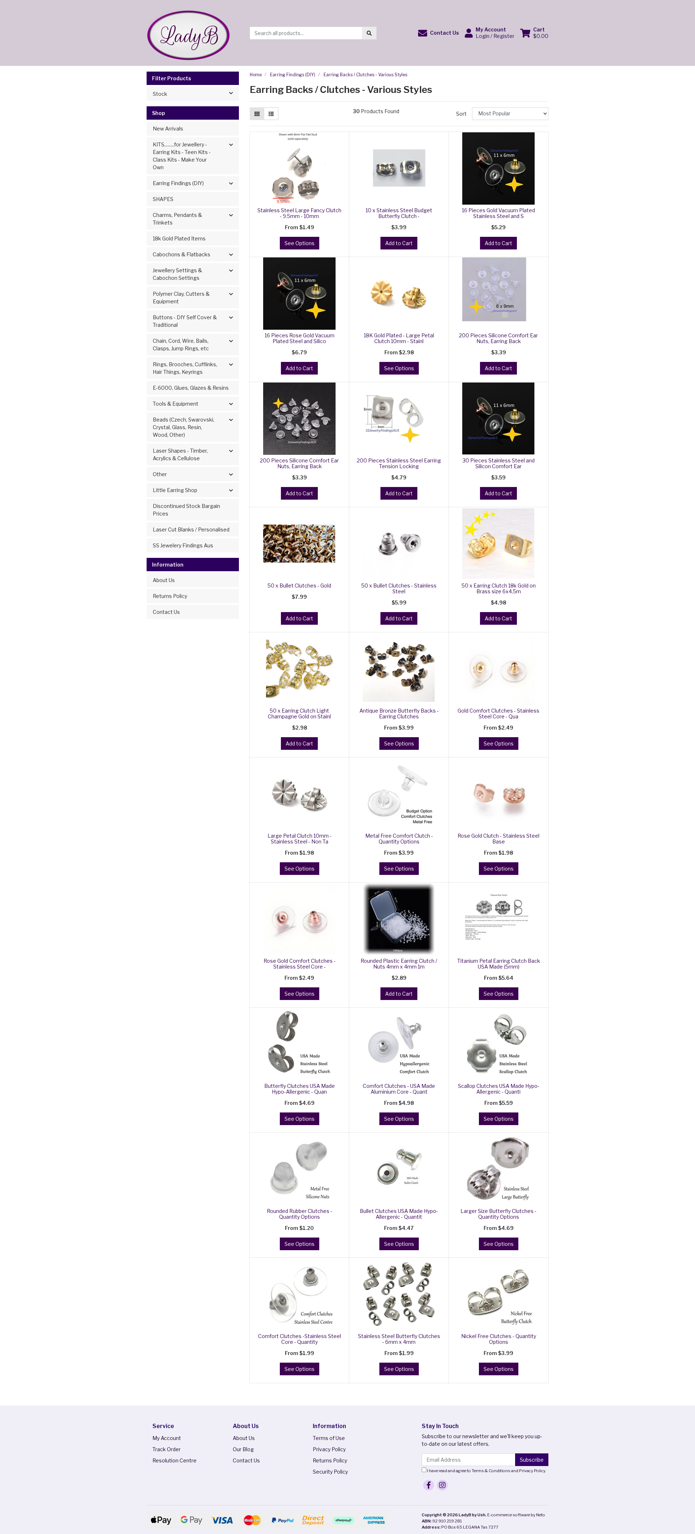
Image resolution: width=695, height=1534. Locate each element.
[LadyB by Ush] (188, 32)
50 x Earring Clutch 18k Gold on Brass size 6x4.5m (499, 588)
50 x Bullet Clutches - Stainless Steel (399, 588)
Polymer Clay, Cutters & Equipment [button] (181, 297)
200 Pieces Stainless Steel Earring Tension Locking (399, 463)
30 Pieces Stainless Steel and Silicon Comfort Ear (499, 463)
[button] (438, 33)
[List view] (271, 113)
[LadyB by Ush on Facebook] (428, 1485)
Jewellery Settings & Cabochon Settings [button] (177, 274)
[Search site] (369, 33)
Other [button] (160, 474)
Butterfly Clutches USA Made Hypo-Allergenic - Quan (299, 1089)
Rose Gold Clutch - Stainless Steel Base (498, 839)
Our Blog (243, 1449)
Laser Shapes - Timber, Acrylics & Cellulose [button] (180, 454)
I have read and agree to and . (486, 1470)
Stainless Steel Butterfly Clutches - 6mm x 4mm (399, 1339)
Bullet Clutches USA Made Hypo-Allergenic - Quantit (399, 1214)
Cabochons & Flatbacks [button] (181, 254)
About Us (164, 580)
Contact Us (166, 612)
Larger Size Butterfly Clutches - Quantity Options (498, 1214)
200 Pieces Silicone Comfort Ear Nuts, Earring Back (498, 338)
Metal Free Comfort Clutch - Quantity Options (399, 839)
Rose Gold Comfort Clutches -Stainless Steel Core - (300, 964)
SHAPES (163, 199)
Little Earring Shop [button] (175, 490)
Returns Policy (170, 596)
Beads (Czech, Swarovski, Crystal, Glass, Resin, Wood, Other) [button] (183, 427)
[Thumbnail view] (257, 113)
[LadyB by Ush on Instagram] (442, 1485)
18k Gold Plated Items (179, 238)
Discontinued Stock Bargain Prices (186, 510)
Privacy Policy (329, 1449)
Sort (461, 114)
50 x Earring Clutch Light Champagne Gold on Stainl (299, 714)
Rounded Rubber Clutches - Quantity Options (299, 1214)
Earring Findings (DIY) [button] (178, 183)
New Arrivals (168, 128)
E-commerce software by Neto (516, 1514)
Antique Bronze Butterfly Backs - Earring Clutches (399, 714)
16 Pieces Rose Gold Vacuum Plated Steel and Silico (299, 338)
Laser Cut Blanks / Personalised (191, 529)
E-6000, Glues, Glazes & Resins (191, 388)
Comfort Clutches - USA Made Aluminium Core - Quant (399, 1089)
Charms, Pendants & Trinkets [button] (177, 219)
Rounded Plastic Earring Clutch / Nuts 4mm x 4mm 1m (399, 964)
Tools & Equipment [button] (175, 404)
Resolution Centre (174, 1460)
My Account (166, 1438)
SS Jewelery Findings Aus (183, 545)
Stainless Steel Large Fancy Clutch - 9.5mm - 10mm (299, 213)
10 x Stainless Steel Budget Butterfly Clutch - (399, 213)
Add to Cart (399, 243)
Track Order (166, 1449)
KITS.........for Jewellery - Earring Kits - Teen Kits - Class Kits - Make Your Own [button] (182, 155)
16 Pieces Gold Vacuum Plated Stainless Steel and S (498, 213)
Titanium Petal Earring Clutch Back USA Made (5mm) (498, 964)
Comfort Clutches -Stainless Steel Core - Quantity (299, 1339)
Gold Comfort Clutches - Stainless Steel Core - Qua (498, 714)
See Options (300, 243)
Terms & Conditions (491, 1470)
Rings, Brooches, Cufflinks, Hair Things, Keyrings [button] (185, 368)
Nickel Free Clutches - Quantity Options (498, 1339)
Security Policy (330, 1472)
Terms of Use (329, 1438)
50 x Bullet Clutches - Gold (299, 585)
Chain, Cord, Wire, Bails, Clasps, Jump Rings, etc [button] (181, 344)
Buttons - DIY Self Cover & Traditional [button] (185, 321)
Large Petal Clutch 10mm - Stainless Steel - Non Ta (300, 839)
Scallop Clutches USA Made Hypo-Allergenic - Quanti (498, 1089)
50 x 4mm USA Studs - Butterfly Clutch (64, 1505)
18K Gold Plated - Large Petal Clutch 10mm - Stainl (399, 338)
